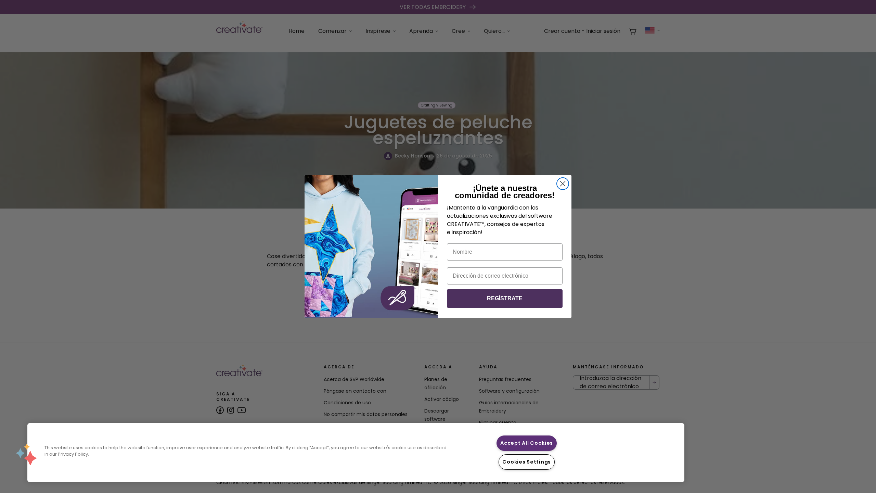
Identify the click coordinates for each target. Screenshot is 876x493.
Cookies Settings (526, 461)
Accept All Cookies (526, 443)
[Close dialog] (563, 184)
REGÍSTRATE (505, 298)
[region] (355, 452)
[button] (26, 454)
